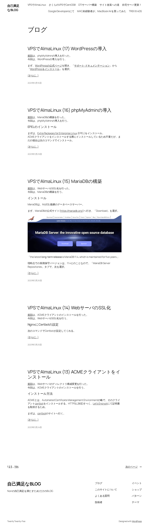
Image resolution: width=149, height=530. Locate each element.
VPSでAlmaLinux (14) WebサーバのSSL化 (69, 307)
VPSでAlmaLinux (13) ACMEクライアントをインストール (74, 374)
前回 (30, 55)
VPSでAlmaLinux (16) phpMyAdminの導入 (70, 110)
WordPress (137, 521)
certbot (39, 403)
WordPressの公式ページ (48, 65)
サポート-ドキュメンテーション (92, 65)
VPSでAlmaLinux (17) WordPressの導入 (67, 48)
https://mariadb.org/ (71, 210)
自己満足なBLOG (13, 8)
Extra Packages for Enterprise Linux (57, 133)
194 (16, 466)
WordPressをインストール (44, 69)
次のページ (133, 466)
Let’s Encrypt (100, 403)
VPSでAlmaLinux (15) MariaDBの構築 (65, 181)
